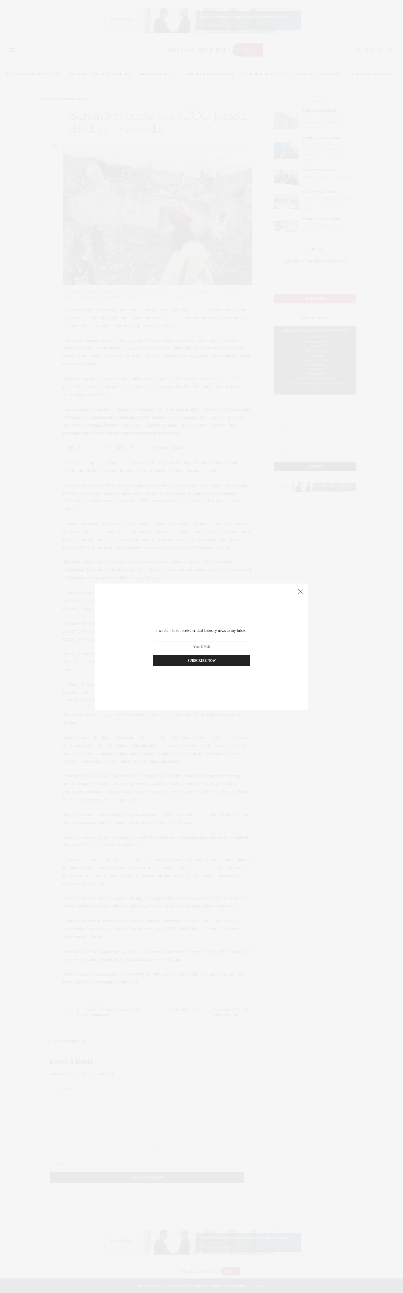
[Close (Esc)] (300, 591)
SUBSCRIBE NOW (202, 661)
